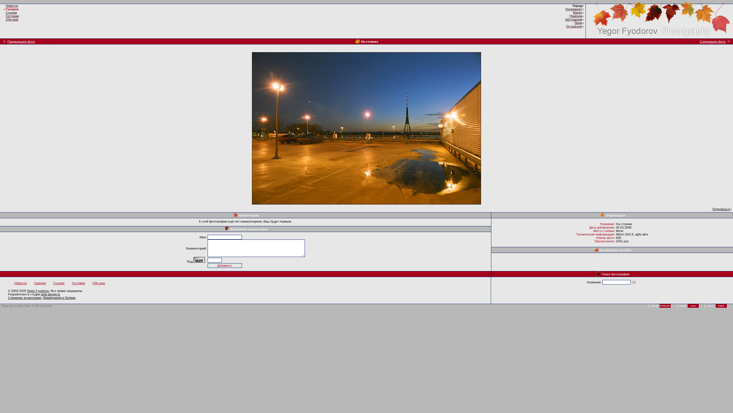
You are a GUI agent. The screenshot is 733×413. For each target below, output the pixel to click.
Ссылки (58, 283)
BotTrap (62, 305)
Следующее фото (713, 41)
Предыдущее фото (21, 41)
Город (577, 5)
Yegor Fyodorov (38, 291)
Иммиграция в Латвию (59, 297)
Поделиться (721, 209)
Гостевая (78, 283)
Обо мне (98, 283)
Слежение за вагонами (24, 297)
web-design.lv (50, 294)
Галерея (12, 9)
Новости (20, 283)
